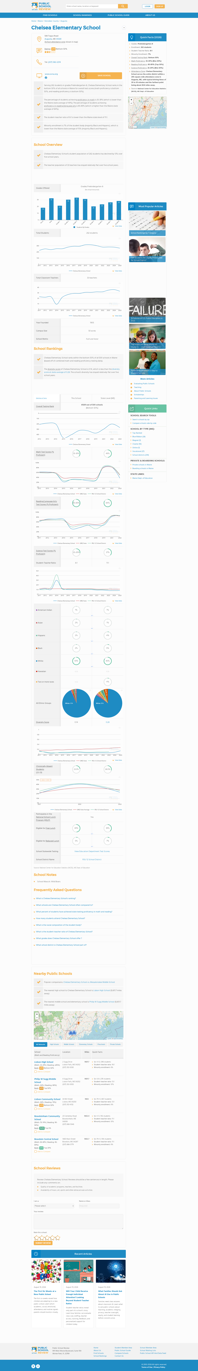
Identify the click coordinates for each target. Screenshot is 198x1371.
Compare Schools (121, 1353)
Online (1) (136, 447)
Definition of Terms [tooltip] (41, 398)
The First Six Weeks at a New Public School (45, 1293)
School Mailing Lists (148, 1350)
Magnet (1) (136, 440)
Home (96, 1347)
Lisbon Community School (47, 1099)
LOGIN (147, 6)
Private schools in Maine (142, 464)
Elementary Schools (86, 1044)
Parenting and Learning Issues (146, 398)
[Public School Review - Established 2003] (41, 6)
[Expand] (37, 1023)
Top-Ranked (137, 433)
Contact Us (119, 1356)
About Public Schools (142, 391)
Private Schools (115, 1044)
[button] (78, 1023)
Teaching (137, 387)
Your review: (39, 1211)
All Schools (40, 1044)
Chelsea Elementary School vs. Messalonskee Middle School (89, 982)
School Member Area (148, 1347)
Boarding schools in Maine (142, 468)
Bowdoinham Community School (47, 1118)
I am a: (36, 1201)
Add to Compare (43, 1072)
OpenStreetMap (118, 1039)
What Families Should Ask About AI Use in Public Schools (110, 1294)
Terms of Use (147, 1367)
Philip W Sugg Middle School (101, 1002)
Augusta (48, 39)
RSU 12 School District (92, 859)
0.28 (108, 722)
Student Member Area (123, 1347)
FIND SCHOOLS (50, 15)
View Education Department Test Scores (92, 851)
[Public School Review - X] (33, 1366)
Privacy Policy (159, 1367)
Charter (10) (137, 444)
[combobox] (90, 6)
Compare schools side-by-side (144, 423)
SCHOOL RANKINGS (82, 15)
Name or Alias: (84, 1201)
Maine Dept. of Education (142, 478)
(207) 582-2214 (54, 62)
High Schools (54, 1044)
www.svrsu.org (51, 74)
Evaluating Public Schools (144, 383)
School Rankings (100, 1356)
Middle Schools (69, 1044)
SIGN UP (159, 6)
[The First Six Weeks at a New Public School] (46, 1272)
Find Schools (99, 1353)
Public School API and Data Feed (153, 1353)
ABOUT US (150, 15)
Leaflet (109, 1039)
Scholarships (139, 394)
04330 (58, 39)
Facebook (38, 1366)
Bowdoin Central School (46, 1139)
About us (97, 1350)
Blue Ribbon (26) (138, 436)
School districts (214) (140, 455)
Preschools (101, 1044)
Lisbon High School (101, 990)
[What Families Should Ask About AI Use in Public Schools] (111, 1272)
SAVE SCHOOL (104, 75)
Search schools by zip (140, 419)
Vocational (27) (138, 451)
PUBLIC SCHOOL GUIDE (118, 15)
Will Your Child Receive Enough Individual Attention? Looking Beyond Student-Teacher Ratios (77, 1297)
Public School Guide (123, 1350)
